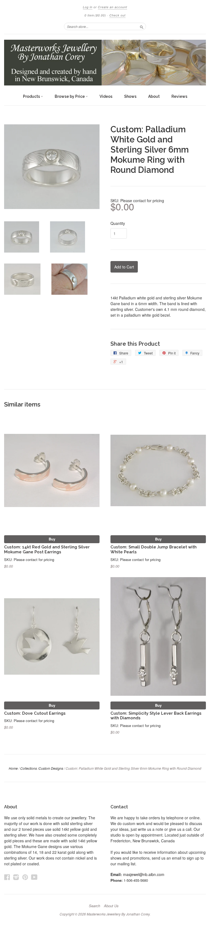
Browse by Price (70, 96)
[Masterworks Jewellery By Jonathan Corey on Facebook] (7, 877)
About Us (111, 906)
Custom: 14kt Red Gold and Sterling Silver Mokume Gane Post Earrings (47, 549)
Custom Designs (51, 768)
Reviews (179, 96)
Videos (106, 96)
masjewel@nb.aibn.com (143, 874)
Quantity (117, 223)
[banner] (105, 62)
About (154, 96)
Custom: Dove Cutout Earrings (35, 713)
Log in (87, 7)
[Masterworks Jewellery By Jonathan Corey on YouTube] (34, 877)
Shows (130, 96)
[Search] (141, 26)
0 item (95, 15)
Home (13, 768)
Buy (52, 539)
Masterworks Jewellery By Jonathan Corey (118, 914)
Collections (28, 768)
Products (32, 96)
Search (94, 906)
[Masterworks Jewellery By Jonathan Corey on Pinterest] (25, 877)
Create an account (112, 7)
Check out (117, 15)
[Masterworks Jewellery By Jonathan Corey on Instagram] (16, 877)
